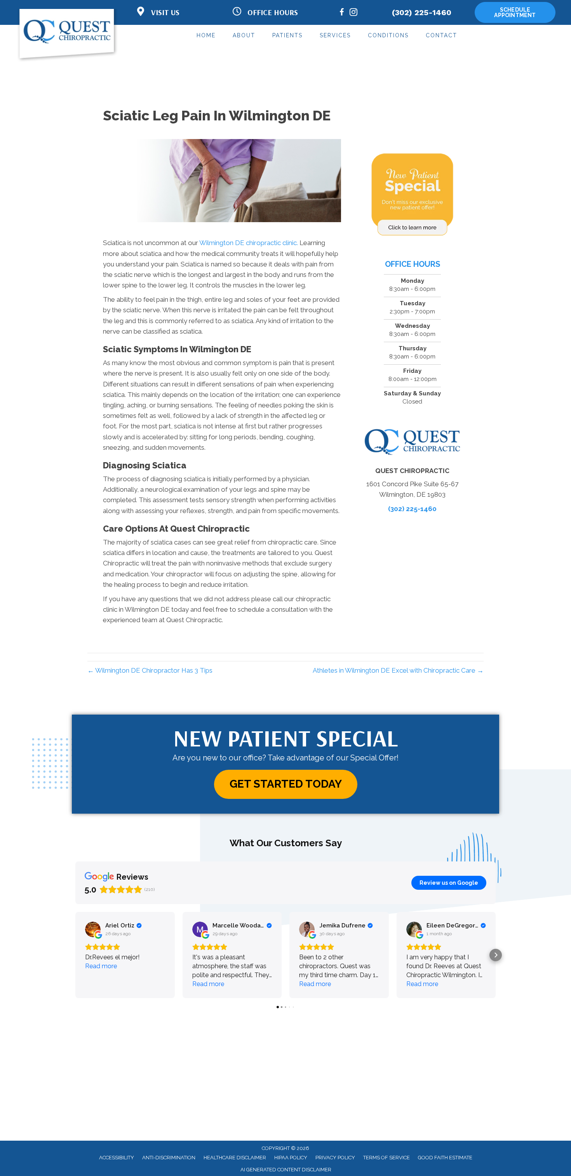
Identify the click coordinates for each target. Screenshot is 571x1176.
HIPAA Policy (290, 1157)
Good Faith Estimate (445, 1157)
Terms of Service (386, 1157)
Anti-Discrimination (168, 1157)
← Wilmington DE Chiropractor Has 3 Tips (149, 670)
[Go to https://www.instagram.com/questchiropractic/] (353, 13)
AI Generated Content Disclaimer (285, 1170)
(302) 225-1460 (421, 12)
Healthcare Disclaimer (235, 1157)
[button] (285, 784)
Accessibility (116, 1157)
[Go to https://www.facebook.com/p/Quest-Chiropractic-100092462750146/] (342, 13)
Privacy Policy (335, 1157)
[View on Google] (93, 929)
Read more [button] (101, 966)
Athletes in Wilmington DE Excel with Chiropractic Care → (398, 670)
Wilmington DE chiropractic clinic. (248, 243)
